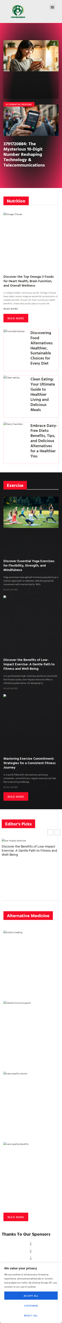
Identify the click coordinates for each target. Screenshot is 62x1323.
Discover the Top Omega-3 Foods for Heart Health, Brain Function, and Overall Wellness (28, 281)
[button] (52, 7)
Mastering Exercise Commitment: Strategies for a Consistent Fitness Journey (29, 763)
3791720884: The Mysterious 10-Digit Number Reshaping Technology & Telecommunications (24, 154)
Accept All (31, 1295)
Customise (31, 1305)
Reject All (31, 1315)
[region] (31, 1293)
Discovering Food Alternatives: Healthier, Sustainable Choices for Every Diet (41, 348)
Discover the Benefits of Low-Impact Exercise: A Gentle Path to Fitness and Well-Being (29, 664)
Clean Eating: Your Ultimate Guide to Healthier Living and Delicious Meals (42, 394)
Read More (10, 308)
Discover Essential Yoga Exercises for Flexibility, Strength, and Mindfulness (28, 565)
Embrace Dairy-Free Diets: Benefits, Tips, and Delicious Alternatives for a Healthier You (43, 440)
